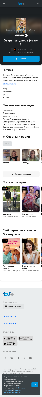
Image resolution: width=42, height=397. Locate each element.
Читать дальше (9, 83)
